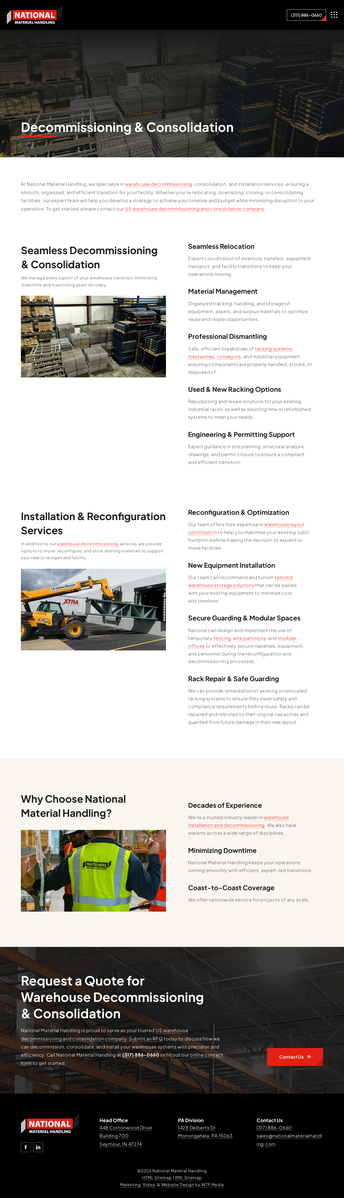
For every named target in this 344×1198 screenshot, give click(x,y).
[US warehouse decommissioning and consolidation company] (34, 8)
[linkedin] (38, 1147)
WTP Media (212, 1184)
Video (149, 1184)
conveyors (229, 356)
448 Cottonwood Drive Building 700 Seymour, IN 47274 (125, 1136)
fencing (222, 638)
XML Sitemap (188, 1177)
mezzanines (201, 356)
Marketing (130, 1184)
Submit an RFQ (146, 1038)
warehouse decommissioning (158, 184)
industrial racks (205, 409)
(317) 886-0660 (274, 1127)
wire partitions (249, 638)
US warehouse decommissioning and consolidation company (194, 209)
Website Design (177, 1184)
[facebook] (26, 1147)
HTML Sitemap (157, 1177)
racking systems (273, 348)
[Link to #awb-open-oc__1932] (334, 15)
